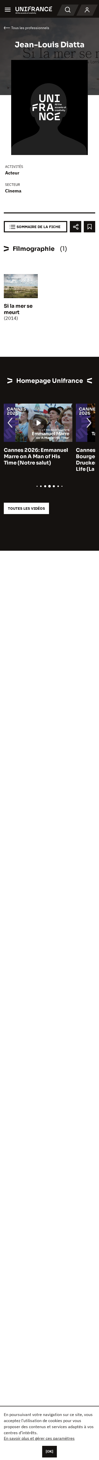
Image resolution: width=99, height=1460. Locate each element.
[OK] (49, 1451)
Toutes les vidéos (26, 508)
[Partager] (75, 226)
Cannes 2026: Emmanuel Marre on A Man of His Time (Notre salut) (36, 456)
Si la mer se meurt (18, 309)
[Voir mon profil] (87, 10)
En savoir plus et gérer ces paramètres (39, 1438)
